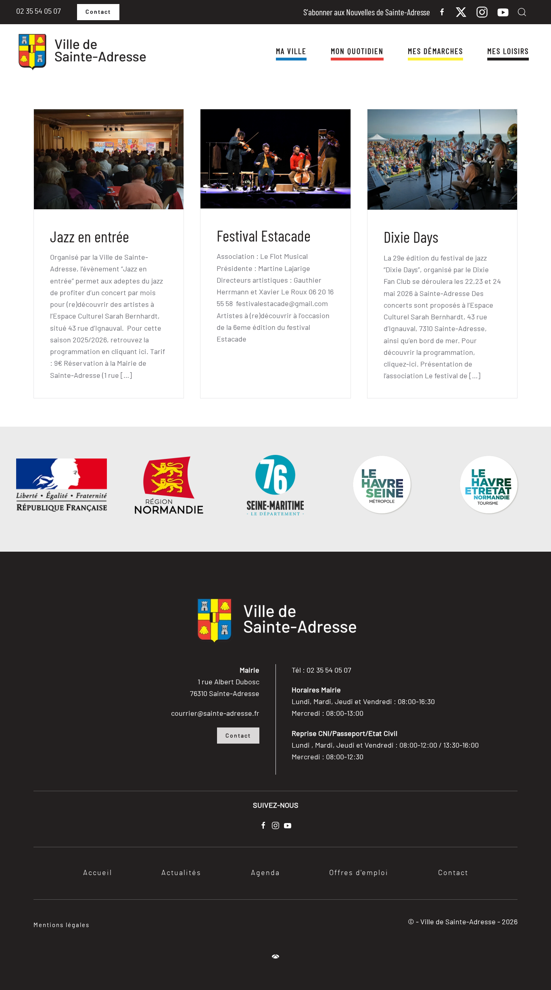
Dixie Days (411, 236)
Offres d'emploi (358, 873)
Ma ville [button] (291, 51)
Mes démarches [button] (435, 51)
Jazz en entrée (89, 236)
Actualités (181, 873)
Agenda (265, 873)
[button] (522, 12)
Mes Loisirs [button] (508, 51)
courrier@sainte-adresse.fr (215, 713)
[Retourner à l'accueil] (81, 52)
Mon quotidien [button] (357, 51)
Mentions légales (61, 924)
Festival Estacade (264, 235)
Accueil (97, 873)
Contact (98, 12)
